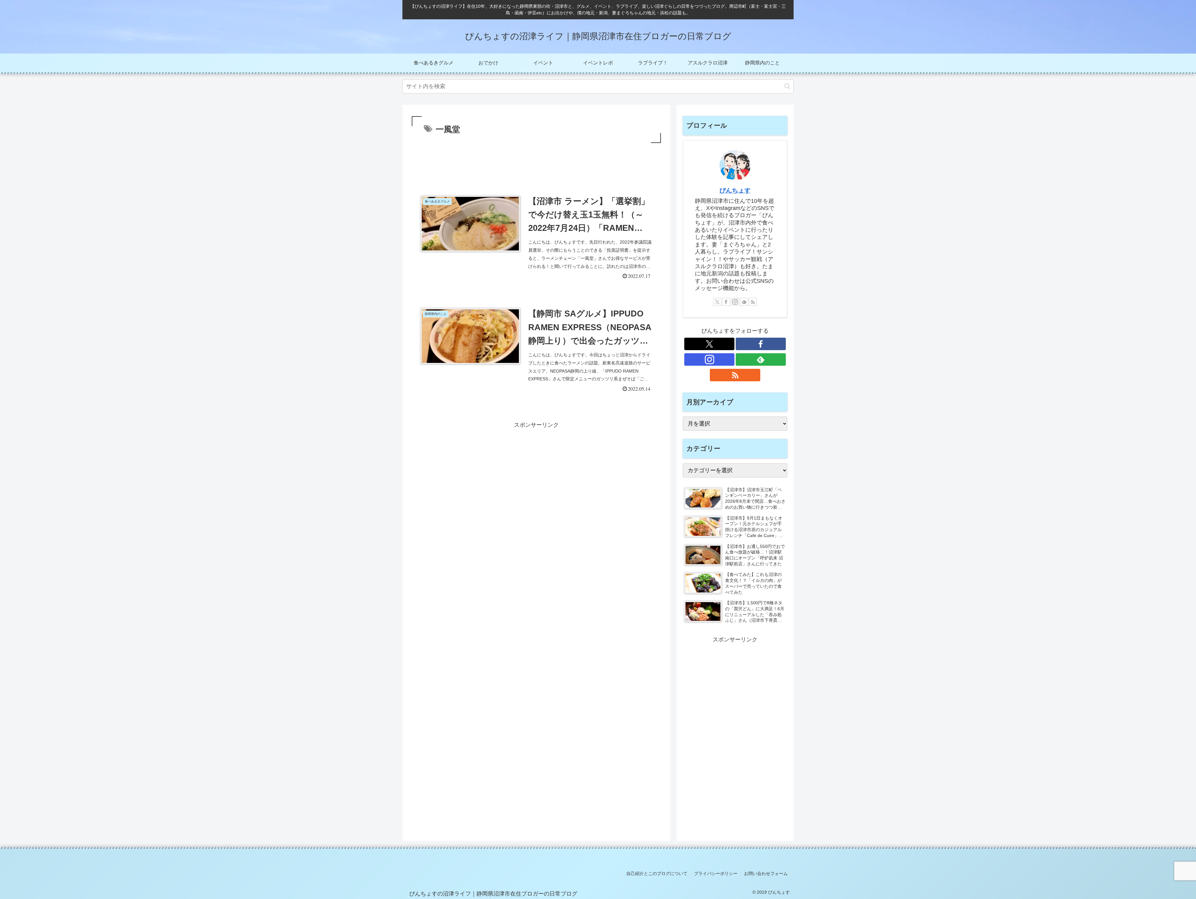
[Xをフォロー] (717, 302)
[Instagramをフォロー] (735, 302)
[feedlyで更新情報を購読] (744, 302)
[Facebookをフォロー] (726, 302)
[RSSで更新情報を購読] (753, 302)
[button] (787, 86)
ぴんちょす (735, 190)
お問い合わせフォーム (766, 873)
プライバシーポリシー (716, 873)
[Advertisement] (536, 162)
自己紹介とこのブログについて (656, 873)
